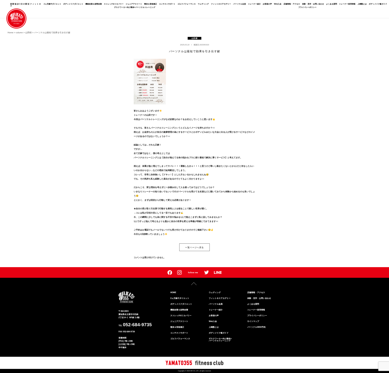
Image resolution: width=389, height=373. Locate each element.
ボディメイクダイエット (73, 4)
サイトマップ (253, 321)
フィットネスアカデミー (221, 4)
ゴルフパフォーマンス (186, 4)
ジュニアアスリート (134, 4)
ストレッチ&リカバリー (114, 4)
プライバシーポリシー (307, 7)
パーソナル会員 (239, 4)
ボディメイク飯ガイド (378, 4)
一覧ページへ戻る (194, 247)
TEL (135, 324)
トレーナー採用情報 (347, 4)
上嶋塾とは (362, 4)
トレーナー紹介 (254, 4)
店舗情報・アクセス (292, 4)
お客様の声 (267, 4)
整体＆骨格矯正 (150, 4)
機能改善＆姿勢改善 (93, 4)
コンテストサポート (167, 4)
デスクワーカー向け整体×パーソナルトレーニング (134, 7)
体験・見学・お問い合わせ (313, 4)
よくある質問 (331, 4)
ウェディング (203, 4)
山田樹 (194, 38)
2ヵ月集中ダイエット (52, 4)
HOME (173, 292)
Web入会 (277, 4)
